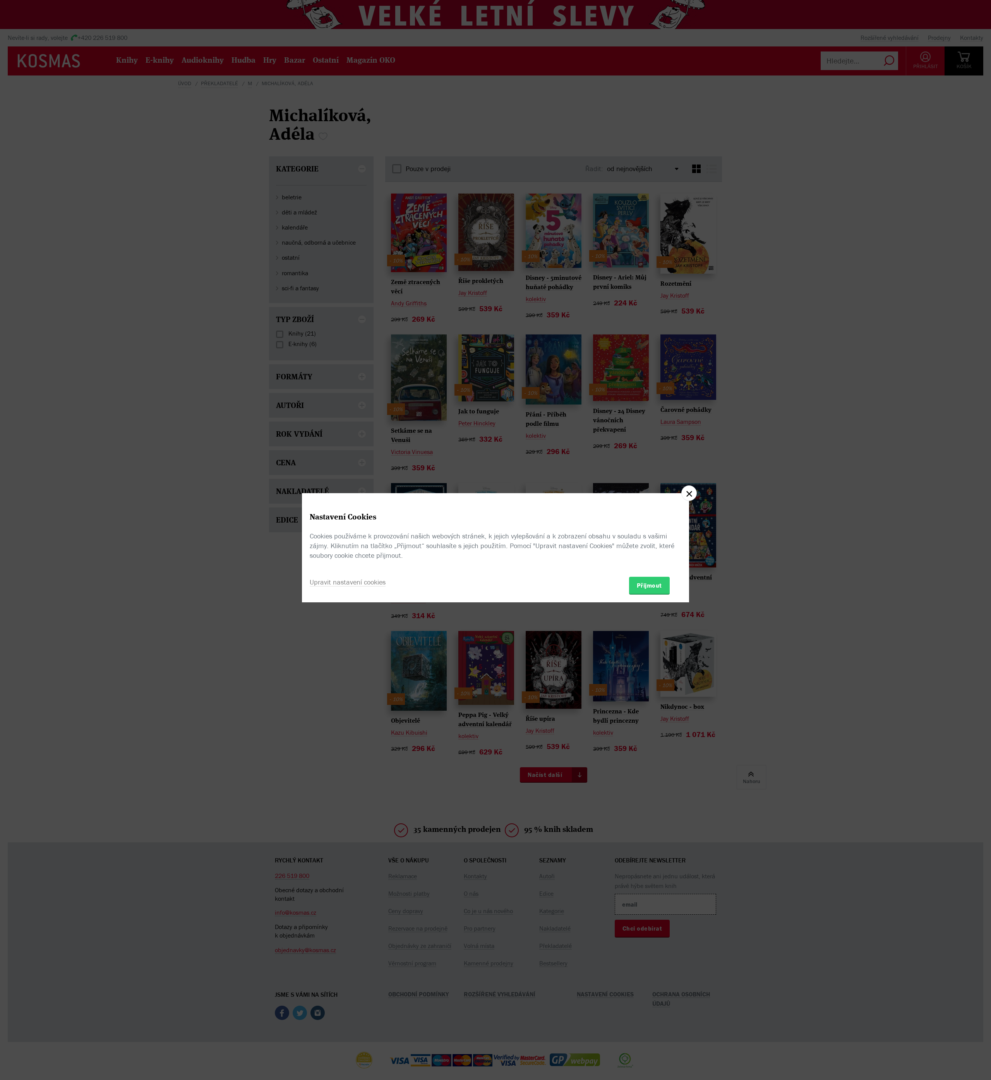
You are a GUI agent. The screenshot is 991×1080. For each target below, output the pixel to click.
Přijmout (649, 585)
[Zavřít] (689, 493)
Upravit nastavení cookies (348, 582)
